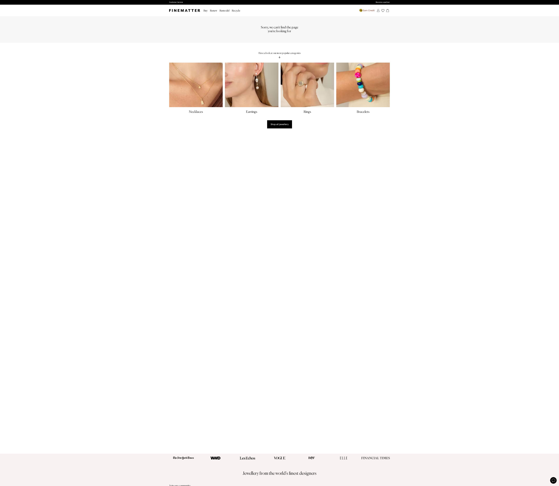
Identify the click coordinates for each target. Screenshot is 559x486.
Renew (213, 10)
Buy (206, 10)
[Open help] (553, 480)
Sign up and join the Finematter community (279, 2)
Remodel (224, 10)
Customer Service (176, 2)
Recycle (236, 10)
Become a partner (383, 2)
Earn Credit (369, 10)
